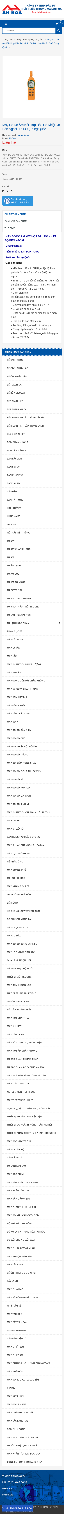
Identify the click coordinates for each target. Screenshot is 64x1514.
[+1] (12, 191)
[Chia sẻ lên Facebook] (3, 191)
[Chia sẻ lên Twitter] (8, 191)
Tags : (5, 174)
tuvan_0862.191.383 (12, 179)
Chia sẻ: (6, 186)
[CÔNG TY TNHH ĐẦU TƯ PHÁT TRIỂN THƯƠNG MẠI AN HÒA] (32, 9)
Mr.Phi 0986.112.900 (18, 1508)
